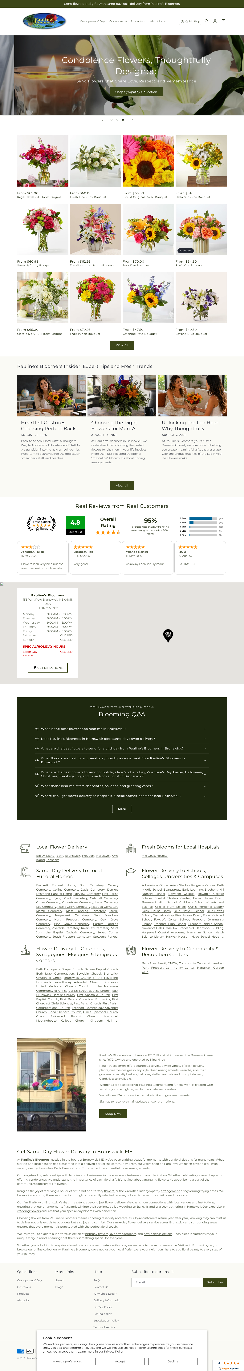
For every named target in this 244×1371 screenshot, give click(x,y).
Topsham (52, 860)
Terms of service (104, 1327)
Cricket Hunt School (170, 906)
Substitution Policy (106, 1320)
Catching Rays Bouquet (140, 334)
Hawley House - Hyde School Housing (194, 936)
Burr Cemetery (92, 885)
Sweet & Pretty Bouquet (34, 265)
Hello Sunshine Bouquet (193, 197)
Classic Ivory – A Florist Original (40, 334)
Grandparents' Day (29, 1280)
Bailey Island (45, 855)
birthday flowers (96, 1234)
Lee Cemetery (46, 906)
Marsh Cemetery (49, 911)
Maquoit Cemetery (104, 906)
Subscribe (215, 1282)
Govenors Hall (152, 928)
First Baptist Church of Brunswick (85, 999)
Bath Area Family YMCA (159, 963)
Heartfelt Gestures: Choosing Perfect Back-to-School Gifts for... (49, 425)
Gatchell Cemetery (104, 898)
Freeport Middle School (205, 924)
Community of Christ (51, 990)
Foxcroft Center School (171, 919)
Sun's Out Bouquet (189, 265)
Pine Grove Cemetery (71, 924)
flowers (109, 1191)
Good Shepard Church (64, 1012)
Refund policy (102, 1314)
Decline (173, 1361)
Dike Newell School (189, 911)
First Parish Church (87, 1003)
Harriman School (200, 932)
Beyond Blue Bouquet (191, 334)
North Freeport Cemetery (75, 919)
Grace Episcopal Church (100, 1012)
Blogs (59, 1287)
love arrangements (122, 1234)
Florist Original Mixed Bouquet (145, 197)
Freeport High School (170, 924)
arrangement (170, 1191)
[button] (117, 21)
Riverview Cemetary (95, 928)
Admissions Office (155, 885)
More (122, 809)
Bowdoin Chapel (88, 973)
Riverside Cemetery (65, 928)
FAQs (97, 1280)
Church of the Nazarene (98, 986)
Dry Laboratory (163, 915)
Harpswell (103, 855)
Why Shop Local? (105, 1293)
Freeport (88, 855)
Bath (59, 855)
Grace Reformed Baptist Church (67, 1016)
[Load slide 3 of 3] (123, 120)
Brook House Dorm (208, 898)
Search (59, 1280)
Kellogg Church (73, 1020)
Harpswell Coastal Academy (163, 932)
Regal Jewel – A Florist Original (39, 197)
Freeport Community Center (172, 967)
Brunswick (72, 855)
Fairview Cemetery (86, 894)
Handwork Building (209, 928)
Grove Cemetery (48, 902)
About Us (23, 1300)
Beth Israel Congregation (55, 973)
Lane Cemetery (106, 902)
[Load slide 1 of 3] (111, 120)
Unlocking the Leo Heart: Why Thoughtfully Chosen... (192, 425)
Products (23, 1293)
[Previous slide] (102, 120)
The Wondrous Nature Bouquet (92, 265)
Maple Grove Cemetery (73, 906)
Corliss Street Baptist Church (89, 990)
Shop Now (113, 1114)
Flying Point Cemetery (70, 898)
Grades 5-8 (186, 928)
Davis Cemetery (92, 889)
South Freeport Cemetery (71, 936)
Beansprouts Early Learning (183, 889)
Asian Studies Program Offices (192, 885)
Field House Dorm (188, 915)
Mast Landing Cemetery (85, 911)
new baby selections (158, 1234)
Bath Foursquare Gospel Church (59, 969)
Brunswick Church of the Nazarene (91, 978)
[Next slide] (132, 120)
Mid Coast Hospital (155, 855)
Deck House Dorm (156, 911)
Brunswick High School (159, 902)
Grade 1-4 (170, 928)
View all (122, 345)
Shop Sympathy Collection (122, 92)
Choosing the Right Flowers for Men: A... (115, 425)
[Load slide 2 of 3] (117, 120)
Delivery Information (107, 1300)
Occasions (24, 1287)
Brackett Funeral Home (55, 885)
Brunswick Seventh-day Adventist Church (68, 982)
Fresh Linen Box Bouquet (88, 197)
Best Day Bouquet (136, 265)
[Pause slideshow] (142, 120)
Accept (120, 1361)
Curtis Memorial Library (205, 906)
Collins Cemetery (65, 889)
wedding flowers (29, 1211)
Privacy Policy (114, 1351)
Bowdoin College (181, 894)
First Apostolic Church (93, 995)
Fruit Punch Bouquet (85, 334)
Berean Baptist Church (101, 969)
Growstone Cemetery (77, 902)
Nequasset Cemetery (72, 915)
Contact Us (100, 1287)
